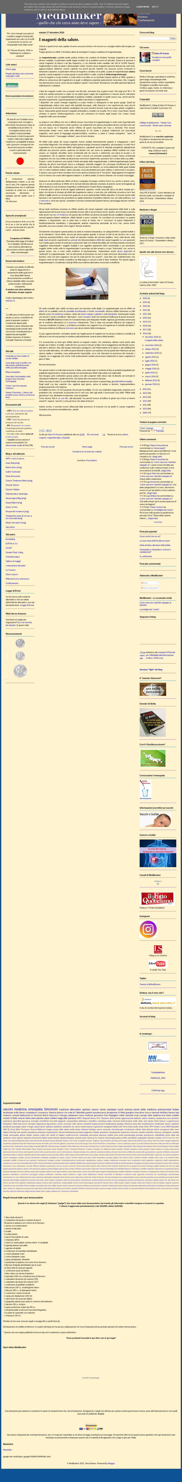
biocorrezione (127, 1155)
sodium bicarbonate (130, 1186)
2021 (145, 314)
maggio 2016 (151, 368)
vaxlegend (108, 1127)
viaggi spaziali (30, 1191)
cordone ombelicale (110, 1160)
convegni (143, 1115)
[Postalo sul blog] (42, 430)
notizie (28, 1118)
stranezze (11, 1188)
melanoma (125, 1132)
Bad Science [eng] (14, 467)
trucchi (157, 1188)
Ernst (125, 1127)
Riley (155, 1146)
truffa (16, 1112)
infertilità (121, 1169)
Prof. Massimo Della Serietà (108, 1118)
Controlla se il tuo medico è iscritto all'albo (17, 357)
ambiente (93, 1152)
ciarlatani (111, 1109)
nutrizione (39, 1177)
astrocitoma (7, 1155)
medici (65, 1174)
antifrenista (131, 1152)
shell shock (47, 1186)
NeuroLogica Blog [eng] (16, 498)
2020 (145, 318)
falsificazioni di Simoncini (31, 1115)
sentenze (7, 1138)
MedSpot (164, 1112)
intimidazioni (70, 1132)
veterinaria (20, 1191)
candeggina (13, 1158)
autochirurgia (35, 1155)
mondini (100, 1174)
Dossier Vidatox (13, 489)
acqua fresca (174, 1149)
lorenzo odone (82, 1172)
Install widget (158, 522)
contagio (51, 1160)
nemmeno (70, 328)
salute (46, 1118)
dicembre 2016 (152, 337)
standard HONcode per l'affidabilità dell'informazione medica (160, 655)
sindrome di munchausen (91, 1186)
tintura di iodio (123, 1188)
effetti (98, 240)
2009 (145, 413)
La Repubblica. (110, 1144)
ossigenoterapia (128, 1177)
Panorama (56, 1146)
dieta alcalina (87, 1163)
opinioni (86, 1109)
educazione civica (9, 1166)
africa (42, 1152)
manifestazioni (148, 1124)
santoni (127, 1183)
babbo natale (64, 1155)
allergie (83, 1152)
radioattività (159, 1135)
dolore (125, 434)
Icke (58, 1144)
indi (115, 1169)
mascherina (24, 1174)
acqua (166, 1149)
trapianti (141, 1188)
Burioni (65, 1141)
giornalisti (17, 1121)
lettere (168, 1115)
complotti (87, 1124)
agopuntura (41, 1124)
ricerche (76, 1183)
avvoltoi (49, 1155)
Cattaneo (96, 1141)
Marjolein (175, 1127)
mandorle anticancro (140, 1172)
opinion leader (26, 1135)
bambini (82, 1155)
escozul (65, 1166)
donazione (159, 1163)
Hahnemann (31, 1144)
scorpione (175, 1183)
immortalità (110, 1169)
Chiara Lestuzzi (156, 507)
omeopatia (35, 1109)
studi (46, 240)
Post (145, 583)
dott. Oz (171, 1163)
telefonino (81, 1188)
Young (140, 1149)
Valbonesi (107, 1149)
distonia (150, 1129)
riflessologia (88, 1183)
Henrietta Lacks (47, 1144)
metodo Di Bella (10, 1118)
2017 (145, 329)
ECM (134, 1141)
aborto (158, 1149)
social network (54, 1138)
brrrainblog (10, 539)
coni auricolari (31, 1160)
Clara (102, 1141)
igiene (89, 1169)
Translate (160, 431)
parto (33, 1118)
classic (130, 1158)
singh (120, 1186)
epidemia (157, 1115)
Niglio (31, 1146)
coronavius (123, 1160)
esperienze (7, 1121)
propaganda (122, 1180)
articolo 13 (10, 301)
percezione (93, 1135)
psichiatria (148, 1180)
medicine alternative (70, 1109)
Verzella (126, 1149)
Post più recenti (47, 447)
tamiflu (58, 1188)
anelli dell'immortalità (123, 381)
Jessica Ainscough (81, 1144)
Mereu (93, 1118)
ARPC (79, 1118)
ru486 (116, 1183)
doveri (176, 1163)
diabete (73, 1163)
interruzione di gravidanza (164, 1169)
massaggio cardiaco (37, 1174)
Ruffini (176, 1146)
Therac (66, 1149)
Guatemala (7, 1144)
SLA (9, 1149)
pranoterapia (129, 1135)
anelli (72, 1129)
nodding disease (25, 1177)
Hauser (38, 1144)
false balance (92, 1166)
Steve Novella (37, 1149)
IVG (55, 1144)
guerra (61, 1169)
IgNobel (63, 1144)
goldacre (20, 1169)
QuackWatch (128, 1146)
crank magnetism (147, 1160)
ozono (137, 1177)
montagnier (167, 1132)
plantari (98, 314)
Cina (106, 1115)
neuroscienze (8, 1177)
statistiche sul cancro (71, 1127)
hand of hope (69, 1169)
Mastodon (7, 1450)
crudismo (6, 1163)
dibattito (79, 1163)
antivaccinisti (164, 1109)
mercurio (134, 1132)
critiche (138, 1129)
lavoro (54, 1172)
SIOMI (5, 1149)
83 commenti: (93, 434)
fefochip (13, 1132)
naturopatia (14, 1135)
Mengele (176, 1144)
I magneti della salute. (59, 39)
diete (150, 1115)
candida (21, 1158)
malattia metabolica (126, 1172)
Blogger (111, 1463)
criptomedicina (173, 1160)
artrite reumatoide (97, 311)
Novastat (37, 1146)
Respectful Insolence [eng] (17, 511)
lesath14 (64, 1172)
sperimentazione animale (71, 1138)
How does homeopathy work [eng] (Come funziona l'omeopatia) (18, 378)
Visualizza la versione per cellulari (87, 451)
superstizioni (38, 1188)
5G (166, 1138)
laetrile (48, 1172)
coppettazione (91, 1160)
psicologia (16, 1127)
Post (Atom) (91, 460)
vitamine (150, 1138)
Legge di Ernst (27, 605)
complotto (6, 1160)
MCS (142, 1144)
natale (5, 1135)
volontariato (74, 1191)
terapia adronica (100, 1188)
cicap (136, 1115)
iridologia (13, 1172)
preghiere (59, 1180)
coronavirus (43, 1112)
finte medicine (113, 1166)
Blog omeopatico (13, 372)
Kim (103, 1144)
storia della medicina (145, 1109)
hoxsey (84, 1169)
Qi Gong (11, 1129)
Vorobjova (133, 1149)
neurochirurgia (173, 1174)
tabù (45, 1188)
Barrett (14, 1141)
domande (145, 1163)
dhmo (68, 1163)
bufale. (151, 1155)
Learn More (142, 7)
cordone (100, 1160)
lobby (74, 1172)
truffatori (53, 1118)
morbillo (175, 1132)
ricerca (148, 1112)
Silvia (18, 1129)
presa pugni (159, 448)
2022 (145, 310)
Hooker (157, 1127)
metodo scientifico (146, 1132)
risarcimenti (98, 1183)
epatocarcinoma (98, 1124)
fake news (174, 1129)
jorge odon (35, 1172)
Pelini (103, 1146)
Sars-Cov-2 (22, 1124)
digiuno (95, 1163)
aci (162, 1149)
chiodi (94, 1158)
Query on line (11, 507)
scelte (139, 1183)
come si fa (163, 1158)
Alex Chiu (171, 1138)
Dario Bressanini (13, 476)
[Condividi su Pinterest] (50, 430)
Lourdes (133, 1144)
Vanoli (113, 1149)
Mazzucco (53, 1115)
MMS (168, 1127)
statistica (49, 1127)
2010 (145, 409)
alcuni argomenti (124, 251)
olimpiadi (56, 1177)
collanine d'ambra (140, 1158)
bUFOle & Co (11, 543)
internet (61, 1132)
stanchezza (175, 1186)
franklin (162, 1166)
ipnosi (177, 1169)
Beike (115, 1127)
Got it (155, 7)
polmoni (32, 1180)
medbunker (49, 1174)
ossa (120, 1177)
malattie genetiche (100, 1132)
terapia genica (116, 1138)
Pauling (92, 1146)
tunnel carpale (87, 314)
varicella (6, 1191)
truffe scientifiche (129, 1138)
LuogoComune (172, 1121)
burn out (162, 1155)
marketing (101, 1121)
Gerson (162, 1121)
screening (6, 1186)
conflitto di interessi (18, 1160)
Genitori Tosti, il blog (14, 552)
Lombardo (126, 1144)
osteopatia (83, 1135)
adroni (37, 1152)
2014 (145, 393)
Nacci (12, 1146)
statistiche (58, 1127)
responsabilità (67, 1183)
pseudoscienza (99, 1112)
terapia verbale (111, 1188)
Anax (10, 1141)
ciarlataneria (161, 1118)
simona (153, 482)
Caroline (89, 1141)
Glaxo (162, 1141)
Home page (87, 447)
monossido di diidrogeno (113, 1174)
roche (111, 1183)
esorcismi (72, 1166)
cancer (5, 1158)
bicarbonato (8, 1112)
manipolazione (154, 1172)
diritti (107, 1163)
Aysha (150, 1121)
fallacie (6, 1132)
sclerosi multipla (158, 1183)
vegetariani (142, 1138)
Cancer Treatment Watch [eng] (19, 480)
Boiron (45, 1115)
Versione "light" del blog (151, 669)
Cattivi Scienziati (13, 472)
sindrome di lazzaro (75, 1186)
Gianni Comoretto (157, 445)
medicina (20, 1109)
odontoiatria (48, 1177)
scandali (133, 1183)
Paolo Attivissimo (73, 1146)
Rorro (172, 1146)
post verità (119, 1135)
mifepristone (92, 1174)
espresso (72, 322)
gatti (177, 1166)
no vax (15, 1177)
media (109, 1121)
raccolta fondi (13, 1183)
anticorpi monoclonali (119, 1152)
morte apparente (138, 1174)
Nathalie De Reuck (22, 1146)
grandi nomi (28, 1169)
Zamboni (146, 1149)
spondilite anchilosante (76, 311)
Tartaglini (60, 1149)
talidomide (51, 1188)
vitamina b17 (56, 1191)
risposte (105, 1183)
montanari (127, 1174)
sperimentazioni (151, 1186)
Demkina (107, 1141)
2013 (145, 397)
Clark (156, 1121)
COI (70, 1141)
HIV (25, 1144)
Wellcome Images (44, 1129)
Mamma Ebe (149, 1144)
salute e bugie (27, 1127)
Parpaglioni (113, 1115)
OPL (46, 1146)
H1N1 (146, 1127)
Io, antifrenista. (146, 556)
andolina (107, 1152)
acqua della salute (61, 1129)
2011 (145, 405)
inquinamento (52, 1132)
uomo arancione (167, 1188)
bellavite (137, 1118)
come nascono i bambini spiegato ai (155, 476)
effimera (36, 1166)
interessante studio (14, 445)
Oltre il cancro (12, 574)
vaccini (8, 1109)
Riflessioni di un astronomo (17, 579)
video (140, 1121)
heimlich (78, 1169)
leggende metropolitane (68, 1121)
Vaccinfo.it (10, 527)
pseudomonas (139, 1180)
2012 (145, 401)
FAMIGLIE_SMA (158, 1078)
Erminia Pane (142, 1141)
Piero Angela (118, 1146)
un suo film (63, 398)
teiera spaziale (72, 1188)
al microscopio (12, 437)
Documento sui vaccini (20, 425)
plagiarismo (24, 1180)
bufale (175, 1109)
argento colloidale (162, 1152)
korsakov (42, 1172)
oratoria (36, 1135)
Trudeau (89, 1149)
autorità (43, 1155)
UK (102, 1149)
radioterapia (31, 1183)
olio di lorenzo (65, 1177)
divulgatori (137, 1163)
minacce (157, 1132)
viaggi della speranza (67, 1118)
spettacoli (161, 1186)
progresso (102, 1180)
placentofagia (15, 1180)
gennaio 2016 (151, 384)
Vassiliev (119, 1149)
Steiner (28, 1149)
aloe (87, 1152)
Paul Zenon (84, 1146)
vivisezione (65, 1191)
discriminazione (115, 1163)
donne (165, 1163)
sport (84, 1138)
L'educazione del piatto (15, 565)
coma (157, 1158)
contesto (57, 1160)
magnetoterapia (53, 438)
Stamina (52, 1112)
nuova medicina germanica (91, 1115)
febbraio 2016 (151, 380)
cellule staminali (126, 1115)
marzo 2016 (150, 376)
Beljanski (21, 1141)
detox (63, 1163)
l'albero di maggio (13, 561)
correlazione (129, 1129)
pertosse (103, 1135)
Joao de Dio (92, 1144)
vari (124, 240)
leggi (58, 1172)
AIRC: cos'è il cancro (15, 458)
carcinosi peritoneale (32, 1158)
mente (84, 1174)
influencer (127, 1169)
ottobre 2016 (150, 349)
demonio (41, 1163)
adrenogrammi (29, 1152)
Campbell (81, 1141)
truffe (135, 1121)
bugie (157, 1155)
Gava (130, 1127)
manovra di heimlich (167, 1172)
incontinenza (57, 314)
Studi (14, 419)
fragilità (156, 1166)
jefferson (27, 1172)
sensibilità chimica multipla (25, 1186)
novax (33, 1177)
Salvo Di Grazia (161, 53)
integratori (150, 1169)
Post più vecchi (126, 447)
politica (110, 1135)
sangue (121, 1183)
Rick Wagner (148, 1146)
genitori (24, 1132)
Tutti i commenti (150, 588)
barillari (102, 1155)
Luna (138, 1144)
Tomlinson (81, 1149)
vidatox (38, 1191)
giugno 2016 (150, 365)
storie (103, 1109)
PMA (50, 1146)
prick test (67, 1180)
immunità (53, 1121)
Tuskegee (96, 1149)
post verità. (40, 1180)
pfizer (177, 1177)
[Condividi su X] (45, 430)
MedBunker (158, 881)
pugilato (156, 1180)
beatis (111, 1155)
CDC (120, 1127)
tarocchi (64, 1188)
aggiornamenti (127, 1118)
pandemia (7, 1127)
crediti (165, 1160)
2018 (145, 326)
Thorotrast (73, 1149)
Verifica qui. (158, 658)
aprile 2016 (150, 372)
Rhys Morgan (138, 1146)
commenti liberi (173, 1158)
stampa (167, 1186)
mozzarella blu (150, 1174)
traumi (147, 1188)
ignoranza (26, 1121)
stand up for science (95, 1138)
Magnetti (86, 1118)
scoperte (168, 1183)
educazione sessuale (24, 1166)
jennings (79, 1132)
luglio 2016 (150, 361)
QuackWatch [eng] (14, 502)
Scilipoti (18, 1149)
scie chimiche (147, 1183)
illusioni (102, 1169)
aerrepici (32, 1124)
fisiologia (150, 1166)
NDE (5, 1129)
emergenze (164, 1129)
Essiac (149, 1141)
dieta (144, 1129)
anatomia (100, 1152)
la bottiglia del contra (163, 510)
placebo (40, 1118)
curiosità (15, 1115)
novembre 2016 (152, 345)
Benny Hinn (29, 1141)
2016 (145, 333)
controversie (80, 1160)
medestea (58, 1174)
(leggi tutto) (157, 456)
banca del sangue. (92, 1155)
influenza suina (130, 1124)
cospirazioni (136, 1160)
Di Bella (121, 1112)
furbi (19, 1132)
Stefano (153, 496)
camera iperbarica (172, 1155)
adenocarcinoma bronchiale (13, 1152)
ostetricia (175, 1124)
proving (130, 1180)
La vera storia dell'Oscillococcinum (155, 541)
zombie (158, 1138)
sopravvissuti (39, 1127)
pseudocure (149, 1135)
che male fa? (70, 1112)
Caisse (75, 1141)
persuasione (170, 1177)
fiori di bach (141, 1166)
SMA (15, 1124)
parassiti (143, 1177)
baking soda (74, 1155)
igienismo (95, 1169)
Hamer (22, 1112)
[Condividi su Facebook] (47, 430)
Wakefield (80, 1112)
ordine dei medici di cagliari (52, 1135)
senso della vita (172, 1135)
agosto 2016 (150, 357)
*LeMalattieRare (158, 1072)
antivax (78, 1129)
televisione (90, 1188)
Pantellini (63, 1146)
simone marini (62, 1186)
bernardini (118, 1155)
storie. (5, 1188)
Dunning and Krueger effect (122, 1141)
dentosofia (57, 1163)
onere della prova (77, 1177)
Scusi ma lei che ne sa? (150, 536)
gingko (5, 1169)
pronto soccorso (112, 1180)
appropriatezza (150, 1152)
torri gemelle (133, 1188)
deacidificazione (28, 1163)
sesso (13, 1138)
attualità (27, 1155)
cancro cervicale (64, 1124)
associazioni (174, 1152)
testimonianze (126, 1121)
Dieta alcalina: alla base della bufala (155, 545)
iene (163, 1115)
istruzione (20, 1172)
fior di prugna (132, 1166)
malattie (175, 1115)
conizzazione (42, 1160)
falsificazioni (111, 1124)
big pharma (52, 1124)
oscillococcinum (72, 1135)
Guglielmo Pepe (17, 1144)
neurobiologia (162, 1174)
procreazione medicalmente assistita (84, 1180)
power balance (50, 1180)
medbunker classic (163, 1124)
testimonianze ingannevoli (92, 1127)
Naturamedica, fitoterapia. (17, 494)
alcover (59, 1152)
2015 (145, 389)
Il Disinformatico (13, 557)
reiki (50, 1183)
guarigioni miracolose (135, 1112)
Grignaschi (175, 1141)
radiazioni (22, 1183)
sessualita (39, 1186)
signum (20, 1138)
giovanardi (12, 1169)
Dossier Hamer (12, 485)
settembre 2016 (152, 353)
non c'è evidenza (60, 215)
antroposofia (140, 1152)
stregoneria (19, 1188)
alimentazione (67, 1152)
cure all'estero (173, 1118)
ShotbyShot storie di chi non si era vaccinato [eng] (19, 517)
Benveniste (38, 1141)
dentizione (49, 1163)
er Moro (153, 473)
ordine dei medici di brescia (94, 1177)
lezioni (69, 1172)
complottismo (31, 1112)
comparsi (87, 317)
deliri (36, 1163)
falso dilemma (102, 1166)
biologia (92, 1129)
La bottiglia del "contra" (149, 609)
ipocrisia (6, 1172)
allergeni (76, 1152)
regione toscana (42, 1183)
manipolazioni (114, 1132)
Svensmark (47, 1149)
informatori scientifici (139, 1169)
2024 (145, 302)
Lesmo (119, 1144)
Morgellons (7, 1124)
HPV (151, 1127)
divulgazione (112, 1112)
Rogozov (166, 1146)
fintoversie (122, 1166)
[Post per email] (103, 434)
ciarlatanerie (73, 1115)
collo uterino (77, 1124)
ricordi (81, 1183)
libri (139, 1124)
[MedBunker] (158, 884)
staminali (155, 1112)
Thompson (25, 1129)
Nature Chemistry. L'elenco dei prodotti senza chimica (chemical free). (20, 394)
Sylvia (54, 1149)
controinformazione (68, 1160)
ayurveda (55, 1155)
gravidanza (32, 1132)
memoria (116, 1121)
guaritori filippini (53, 1169)
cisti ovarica (123, 1158)
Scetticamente (12, 583)
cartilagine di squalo (56, 1158)
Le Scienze (10, 570)
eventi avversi (81, 1166)
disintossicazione (127, 1163)
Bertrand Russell (49, 1141)
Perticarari (109, 1146)
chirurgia (63, 1115)
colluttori (151, 1158)
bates (107, 1155)
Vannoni (171, 1112)
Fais (158, 1141)
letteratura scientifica (88, 1121)
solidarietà (141, 1186)
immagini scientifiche (40, 1121)
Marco (156, 1144)
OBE (42, 1146)
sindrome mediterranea (109, 1186)
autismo (60, 1112)
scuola (13, 1186)
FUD (154, 1141)
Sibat (24, 1149)
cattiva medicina (148, 1118)
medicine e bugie (75, 1174)
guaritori (88, 1112)
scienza (128, 1109)
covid (120, 1109)
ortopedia (66, 438)
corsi (129, 1160)
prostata (139, 1135)
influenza (42, 1132)
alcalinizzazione (50, 1152)
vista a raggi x (46, 1191)
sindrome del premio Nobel (35, 1138)
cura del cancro (15, 1163)
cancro (95, 1109)
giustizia (120, 1124)
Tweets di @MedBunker (150, 984)
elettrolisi (42, 1166)
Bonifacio (59, 1141)
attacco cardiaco (18, 1155)
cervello (74, 1158)
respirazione (56, 1183)
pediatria (162, 1177)
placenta (6, 1180)
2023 (145, 306)
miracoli (21, 1118)
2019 (145, 322)
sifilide (54, 1186)
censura (68, 1158)
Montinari (6, 1146)
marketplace (14, 1174)
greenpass (37, 1169)
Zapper (152, 1149)
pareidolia (149, 1177)
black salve (137, 1155)
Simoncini (51, 1109)
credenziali (159, 1160)
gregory (44, 1169)
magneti (42, 438)
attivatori (85, 1129)
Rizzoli (159, 1146)
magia (97, 1172)
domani (152, 1163)
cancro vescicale (103, 1129)
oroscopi (108, 1177)
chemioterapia (117, 1129)
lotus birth (91, 1172)
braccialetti (145, 1155)
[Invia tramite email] (40, 430)
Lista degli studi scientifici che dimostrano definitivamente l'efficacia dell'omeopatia (18, 365)
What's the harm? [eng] (16, 523)
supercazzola (29, 1188)
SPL (13, 1149)
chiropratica (101, 1158)
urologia (176, 1188)
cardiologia (45, 1158)
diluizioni (101, 1163)
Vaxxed (33, 1129)
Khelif (100, 1144)
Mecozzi (169, 1144)
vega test (13, 1191)
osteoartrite (112, 314)
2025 (145, 298)
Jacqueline (70, 1144)
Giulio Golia (138, 1127)
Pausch (98, 1146)
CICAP (9, 548)
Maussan (162, 1144)
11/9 (163, 1138)
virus (146, 1121)
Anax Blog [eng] (12, 463)
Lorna (163, 1127)
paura (156, 1177)
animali (74, 240)
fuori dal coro (170, 1166)
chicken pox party (84, 1158)
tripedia (152, 1188)
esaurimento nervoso (54, 1166)
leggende (88, 1132)
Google (168, 1141)
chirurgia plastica (112, 1158)
